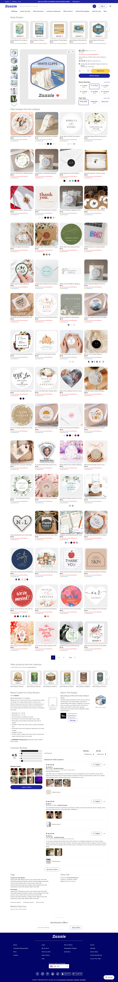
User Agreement (62, 980)
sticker (12, 909)
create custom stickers (21, 909)
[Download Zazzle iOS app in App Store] (66, 973)
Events (14, 1)
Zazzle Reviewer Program (53, 771)
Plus (19, 1)
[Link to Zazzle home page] (11, 6)
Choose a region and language (57, 963)
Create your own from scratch (53, 708)
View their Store (71, 717)
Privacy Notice (70, 980)
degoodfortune (97, 61)
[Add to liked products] (73, 51)
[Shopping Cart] (110, 6)
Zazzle (7, 1)
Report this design (101, 707)
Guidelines (76, 980)
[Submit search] (94, 6)
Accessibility (83, 980)
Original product (56, 792)
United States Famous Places (18, 667)
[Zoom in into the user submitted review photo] (14, 772)
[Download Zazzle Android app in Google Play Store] (77, 973)
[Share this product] (69, 51)
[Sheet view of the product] (47, 77)
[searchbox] (57, 6)
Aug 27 (83, 65)
